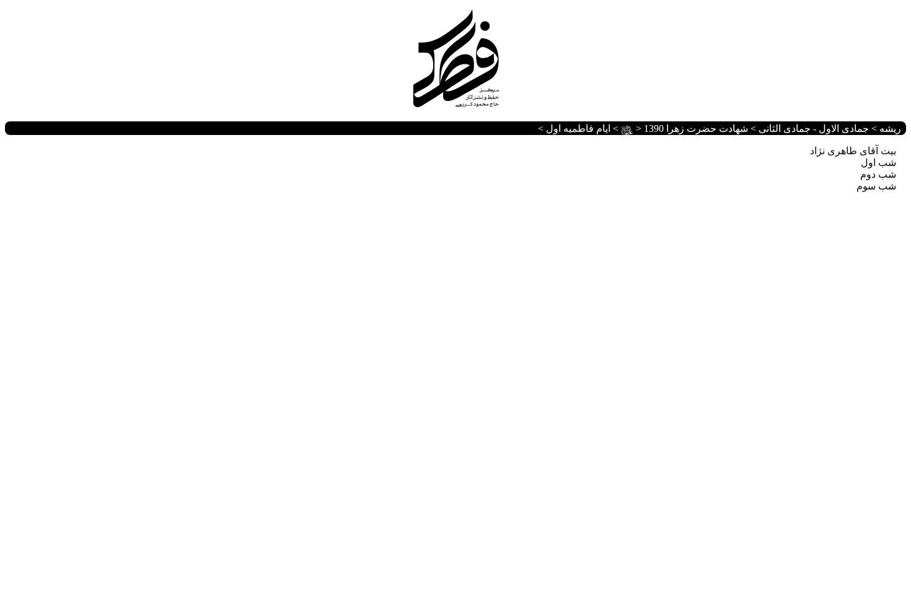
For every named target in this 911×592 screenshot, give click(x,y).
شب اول (878, 162)
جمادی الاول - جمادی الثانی (814, 128)
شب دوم (878, 174)
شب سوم (876, 186)
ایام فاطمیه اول (578, 128)
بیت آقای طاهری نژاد (853, 151)
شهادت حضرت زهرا (684, 128)
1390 (654, 128)
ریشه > (885, 128)
